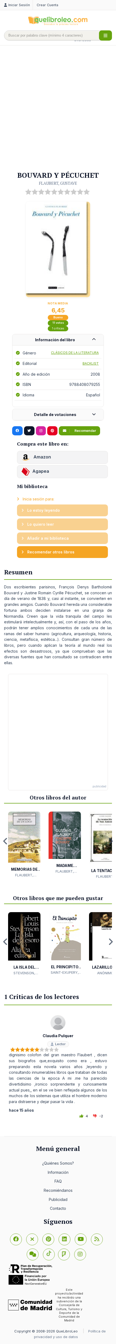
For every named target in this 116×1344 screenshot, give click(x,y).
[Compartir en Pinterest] (52, 430)
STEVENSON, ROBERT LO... (24, 973)
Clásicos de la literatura (75, 353)
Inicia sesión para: (38, 499)
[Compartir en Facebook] (17, 430)
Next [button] (110, 841)
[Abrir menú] (105, 35)
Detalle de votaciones (55, 414)
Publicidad (58, 1199)
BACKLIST (91, 363)
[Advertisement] (58, 108)
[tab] (58, 340)
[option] (24, 845)
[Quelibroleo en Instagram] (41, 430)
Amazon (41, 457)
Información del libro (55, 339)
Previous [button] (5, 841)
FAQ (58, 1181)
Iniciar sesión (19, 5)
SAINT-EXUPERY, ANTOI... (65, 972)
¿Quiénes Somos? (58, 1163)
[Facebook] (16, 1239)
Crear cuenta (47, 5)
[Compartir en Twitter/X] (29, 430)
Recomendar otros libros (50, 552)
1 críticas (58, 328)
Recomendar (85, 431)
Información (58, 1172)
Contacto (58, 1208)
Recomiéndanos (58, 1190)
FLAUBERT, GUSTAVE (58, 183)
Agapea (40, 471)
